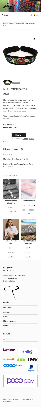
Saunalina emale (28, 201)
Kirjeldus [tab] (6, 149)
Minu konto (7, 308)
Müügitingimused (9, 321)
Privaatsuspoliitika (10, 399)
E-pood (11, 23)
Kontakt (6, 326)
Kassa (5, 317)
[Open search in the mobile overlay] (31, 15)
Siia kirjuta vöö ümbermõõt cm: (10, 126)
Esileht (5, 23)
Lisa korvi (19, 135)
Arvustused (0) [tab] (17, 149)
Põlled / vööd (19, 23)
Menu (6, 15)
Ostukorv (6, 312)
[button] (34, 39)
